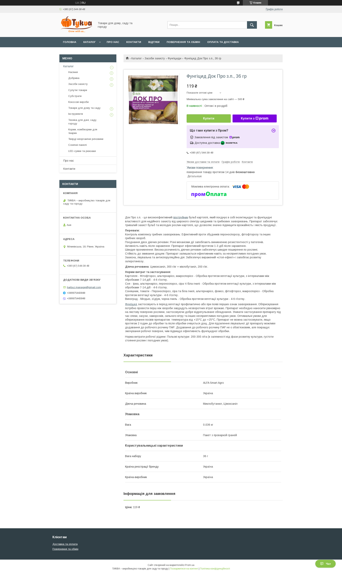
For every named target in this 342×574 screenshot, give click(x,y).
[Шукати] (252, 25)
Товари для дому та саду (84, 107)
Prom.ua (189, 565)
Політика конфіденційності (215, 568)
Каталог (89, 42)
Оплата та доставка (223, 42)
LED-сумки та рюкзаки (82, 151)
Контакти (133, 42)
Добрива (73, 78)
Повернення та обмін (183, 42)
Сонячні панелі (77, 144)
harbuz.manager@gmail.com (84, 287)
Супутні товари (77, 90)
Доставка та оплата (65, 544)
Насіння (73, 72)
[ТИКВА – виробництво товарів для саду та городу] (76, 31)
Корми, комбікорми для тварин (82, 131)
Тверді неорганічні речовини (85, 138)
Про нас (113, 42)
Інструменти (75, 113)
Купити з (248, 118)
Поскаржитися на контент (184, 568)
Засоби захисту (155, 58)
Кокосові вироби (78, 101)
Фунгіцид (131, 304)
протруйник (180, 217)
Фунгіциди (174, 58)
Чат (328, 563)
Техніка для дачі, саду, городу (82, 121)
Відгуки (154, 42)
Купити (208, 118)
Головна (69, 42)
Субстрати (75, 96)
